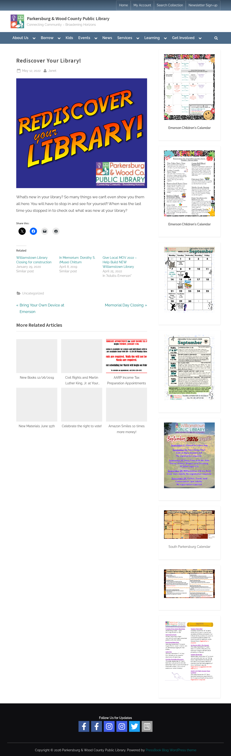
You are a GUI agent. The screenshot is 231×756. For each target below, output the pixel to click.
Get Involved (183, 38)
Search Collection (170, 5)
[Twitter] (134, 726)
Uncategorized (33, 293)
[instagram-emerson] (109, 726)
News (107, 38)
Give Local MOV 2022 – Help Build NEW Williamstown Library (120, 262)
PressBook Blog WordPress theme (171, 750)
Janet (52, 70)
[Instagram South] (121, 726)
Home (123, 5)
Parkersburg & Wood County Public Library (68, 18)
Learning (152, 38)
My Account (142, 5)
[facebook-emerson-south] (84, 726)
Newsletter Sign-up (203, 5)
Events (84, 38)
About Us (20, 38)
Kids (69, 38)
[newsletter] (147, 726)
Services (124, 38)
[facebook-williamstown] (96, 726)
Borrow (47, 38)
